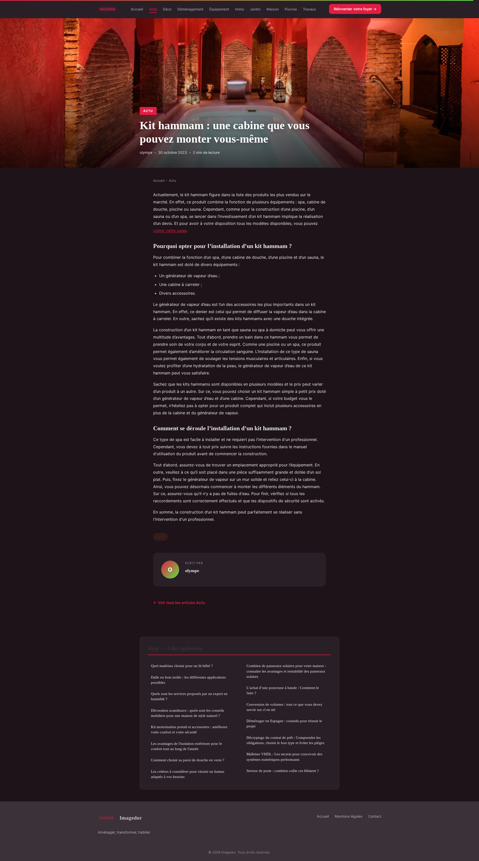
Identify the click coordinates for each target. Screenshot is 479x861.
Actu (153, 9)
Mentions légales (348, 816)
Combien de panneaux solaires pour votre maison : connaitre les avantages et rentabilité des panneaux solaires (286, 671)
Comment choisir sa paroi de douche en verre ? (187, 760)
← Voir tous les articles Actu (179, 602)
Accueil (137, 9)
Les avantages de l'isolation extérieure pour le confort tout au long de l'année (186, 746)
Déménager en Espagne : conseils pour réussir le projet (284, 723)
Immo (239, 9)
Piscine (291, 9)
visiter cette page (169, 230)
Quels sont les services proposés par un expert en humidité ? (189, 696)
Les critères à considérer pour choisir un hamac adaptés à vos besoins (188, 774)
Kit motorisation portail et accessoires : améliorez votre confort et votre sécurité (189, 729)
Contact (374, 816)
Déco (167, 9)
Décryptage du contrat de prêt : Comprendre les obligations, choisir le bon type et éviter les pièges (285, 740)
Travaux (309, 9)
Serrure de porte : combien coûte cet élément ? (282, 771)
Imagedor (131, 818)
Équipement (219, 9)
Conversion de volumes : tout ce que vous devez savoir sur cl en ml (284, 707)
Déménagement (190, 9)
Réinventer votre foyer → (355, 9)
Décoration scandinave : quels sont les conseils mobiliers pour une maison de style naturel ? (187, 713)
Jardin (255, 9)
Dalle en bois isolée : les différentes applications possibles (188, 680)
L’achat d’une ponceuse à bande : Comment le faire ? (282, 690)
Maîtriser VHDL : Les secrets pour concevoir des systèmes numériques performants (284, 756)
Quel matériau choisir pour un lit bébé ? (182, 666)
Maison (272, 9)
